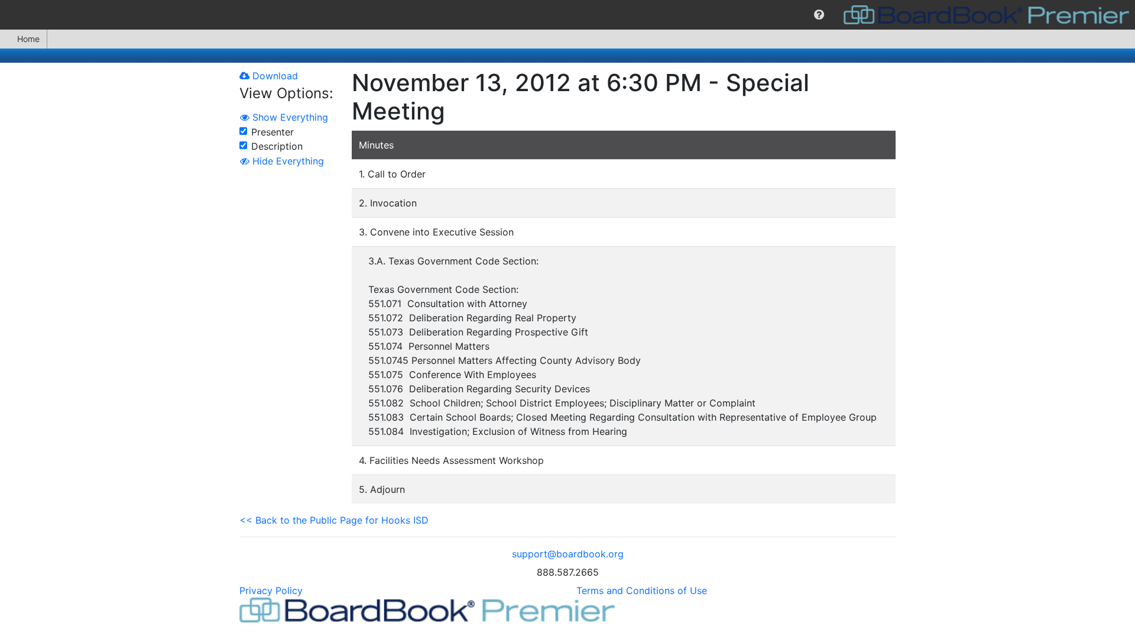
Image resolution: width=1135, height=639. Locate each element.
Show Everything (288, 117)
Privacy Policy (271, 590)
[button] (819, 15)
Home (28, 39)
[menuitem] (819, 15)
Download (273, 76)
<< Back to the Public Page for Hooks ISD (334, 520)
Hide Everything (286, 161)
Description (277, 146)
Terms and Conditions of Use (641, 590)
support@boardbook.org (568, 554)
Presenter (272, 132)
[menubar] (567, 15)
